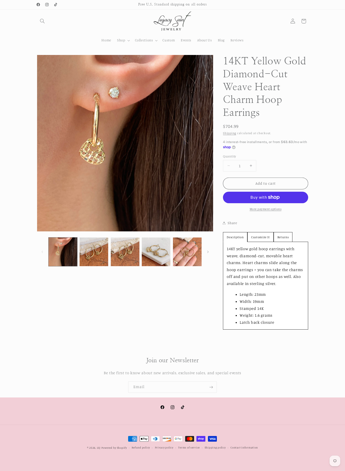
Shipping (229, 133)
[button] (42, 21)
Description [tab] (235, 237)
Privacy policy (164, 447)
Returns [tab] (283, 237)
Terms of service (189, 447)
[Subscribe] (211, 387)
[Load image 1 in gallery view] (63, 251)
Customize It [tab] (260, 237)
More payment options (266, 209)
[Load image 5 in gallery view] (187, 251)
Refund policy (141, 447)
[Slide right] (208, 252)
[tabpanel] (265, 286)
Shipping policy (215, 447)
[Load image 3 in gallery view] (125, 251)
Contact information (244, 447)
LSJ (98, 447)
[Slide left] (42, 252)
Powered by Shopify (114, 447)
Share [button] (232, 223)
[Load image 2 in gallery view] (94, 251)
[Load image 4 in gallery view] (156, 251)
